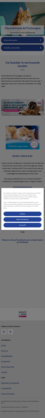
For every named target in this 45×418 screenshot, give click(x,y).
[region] (22, 209)
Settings (22, 214)
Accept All (22, 225)
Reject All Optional (22, 219)
